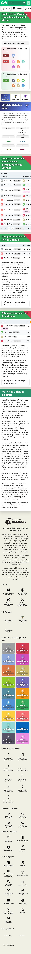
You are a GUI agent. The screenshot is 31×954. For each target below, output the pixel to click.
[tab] (5, 97)
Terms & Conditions (8, 945)
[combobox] (15, 3)
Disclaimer (22, 936)
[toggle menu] (24, 3)
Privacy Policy (8, 936)
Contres (19, 8)
